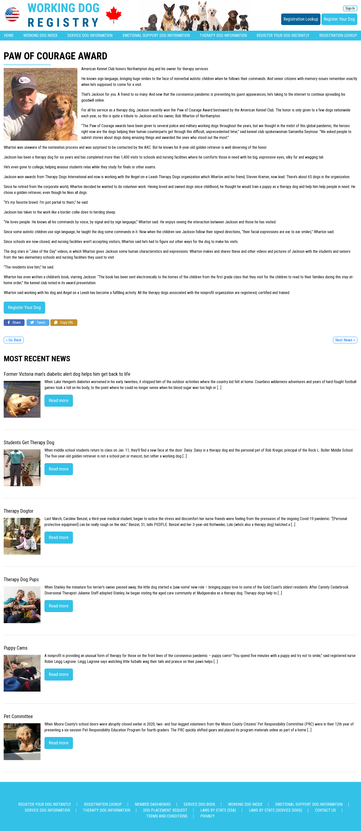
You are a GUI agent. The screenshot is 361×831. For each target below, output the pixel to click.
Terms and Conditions (166, 816)
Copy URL (66, 323)
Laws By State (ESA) (218, 810)
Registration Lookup (301, 19)
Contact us (325, 810)
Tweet (40, 323)
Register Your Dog (339, 19)
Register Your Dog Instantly (283, 35)
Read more (59, 400)
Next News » (345, 340)
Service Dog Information (89, 35)
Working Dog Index (40, 35)
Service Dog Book (199, 804)
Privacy (207, 816)
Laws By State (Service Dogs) (275, 810)
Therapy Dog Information (223, 35)
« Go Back (13, 340)
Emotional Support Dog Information (156, 35)
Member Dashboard (153, 804)
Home (9, 35)
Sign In (350, 8)
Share (16, 323)
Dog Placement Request (165, 810)
